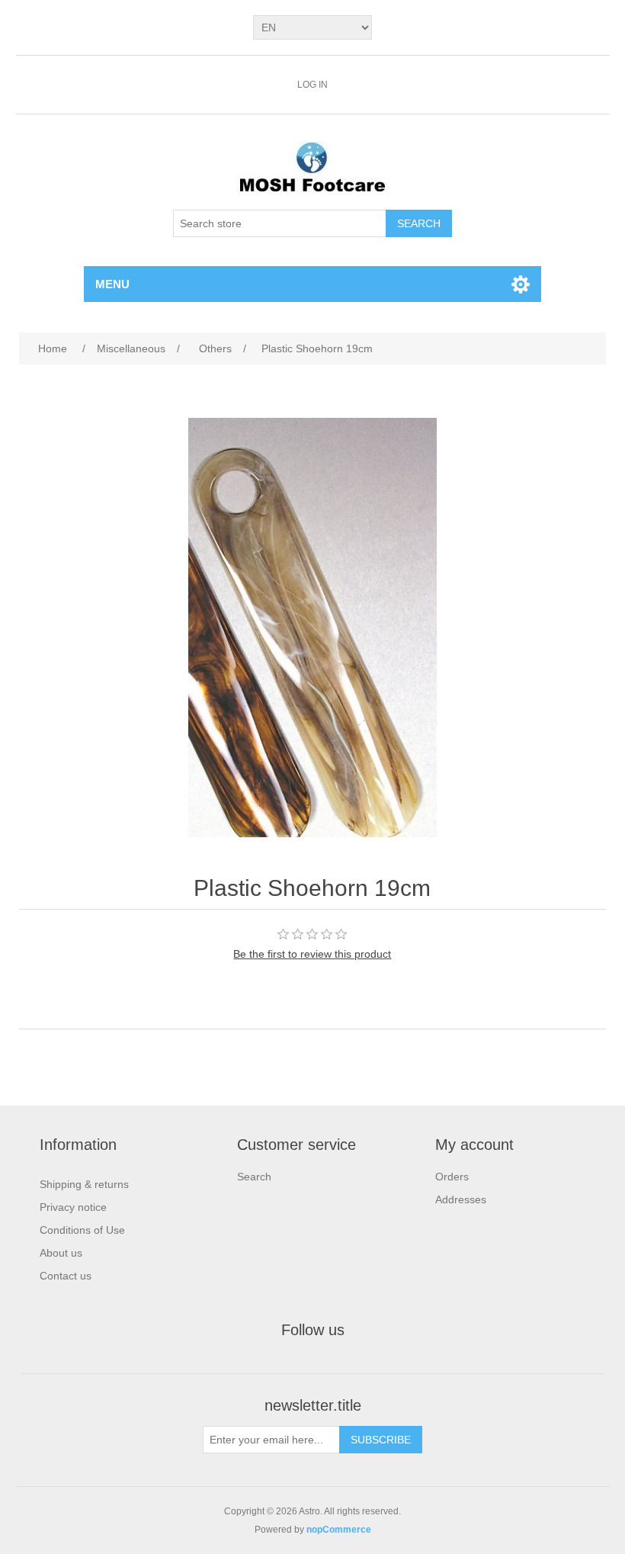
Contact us (65, 1276)
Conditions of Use (82, 1230)
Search (419, 223)
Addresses (460, 1199)
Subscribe (381, 1440)
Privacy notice (73, 1207)
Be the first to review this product (312, 954)
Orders (452, 1176)
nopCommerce (338, 1529)
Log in (312, 84)
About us (61, 1253)
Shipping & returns (84, 1184)
